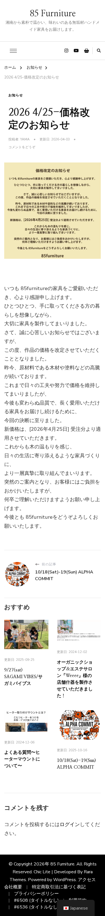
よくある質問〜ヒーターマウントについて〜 (22, 759)
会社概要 (13, 887)
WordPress (64, 880)
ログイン (70, 824)
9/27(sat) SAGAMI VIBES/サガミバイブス (23, 677)
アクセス (87, 880)
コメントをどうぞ (21, 147)
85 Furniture (53, 13)
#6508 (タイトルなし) (36, 900)
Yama (25, 139)
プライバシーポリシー (36, 894)
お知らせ (15, 95)
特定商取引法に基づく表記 (59, 887)
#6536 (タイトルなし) (36, 907)
